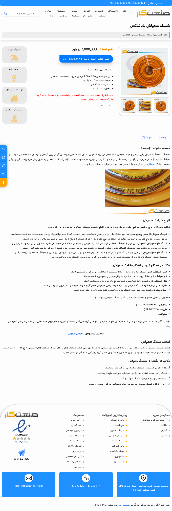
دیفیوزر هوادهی (73, 430)
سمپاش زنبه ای (74, 462)
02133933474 (136, 3)
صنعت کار (124, 504)
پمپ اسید (119, 425)
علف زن (77, 467)
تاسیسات (113, 11)
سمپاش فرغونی (76, 334)
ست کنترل (76, 425)
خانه (125, 11)
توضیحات (162, 137)
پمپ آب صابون (117, 430)
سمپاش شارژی (74, 441)
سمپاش (149, 35)
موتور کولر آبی (118, 446)
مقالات (164, 425)
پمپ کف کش (75, 436)
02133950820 (118, 3)
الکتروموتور (119, 462)
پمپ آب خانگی (117, 441)
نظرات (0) (147, 137)
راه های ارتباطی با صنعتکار (154, 420)
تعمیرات (163, 436)
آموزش (164, 430)
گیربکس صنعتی (73, 456)
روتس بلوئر (76, 420)
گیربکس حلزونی (116, 436)
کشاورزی (158, 35)
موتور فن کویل (117, 420)
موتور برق (77, 451)
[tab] (162, 137)
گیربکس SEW (74, 446)
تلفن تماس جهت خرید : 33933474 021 (86, 59)
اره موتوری (119, 456)
